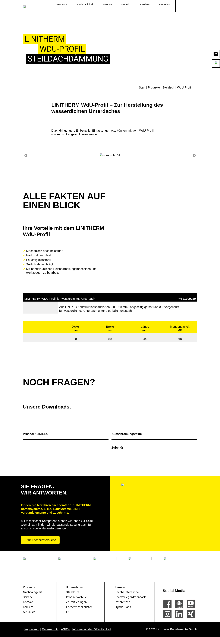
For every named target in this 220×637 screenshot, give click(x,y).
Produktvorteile (76, 597)
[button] (25, 155)
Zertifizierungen (76, 602)
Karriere (145, 4)
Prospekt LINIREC (35, 434)
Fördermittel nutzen (79, 607)
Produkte (61, 4)
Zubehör (117, 447)
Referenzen (122, 602)
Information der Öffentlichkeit (91, 629)
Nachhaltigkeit (85, 4)
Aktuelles (164, 4)
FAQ (68, 612)
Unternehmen (75, 587)
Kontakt (126, 4)
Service (107, 4)
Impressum (31, 629)
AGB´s (65, 629)
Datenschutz (50, 629)
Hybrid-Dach (123, 607)
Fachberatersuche (127, 592)
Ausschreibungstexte (126, 434)
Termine (120, 587)
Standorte (72, 592)
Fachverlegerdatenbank (130, 597)
